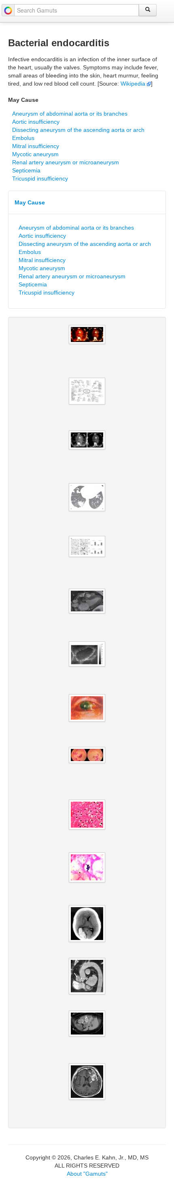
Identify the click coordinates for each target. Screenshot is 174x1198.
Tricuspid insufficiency (40, 178)
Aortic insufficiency (35, 121)
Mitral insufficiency (35, 146)
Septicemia (26, 170)
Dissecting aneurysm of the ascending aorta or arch (78, 130)
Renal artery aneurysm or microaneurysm (65, 162)
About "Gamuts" (87, 1173)
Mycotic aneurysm (35, 154)
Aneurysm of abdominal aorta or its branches (69, 113)
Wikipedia (134, 83)
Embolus (23, 138)
